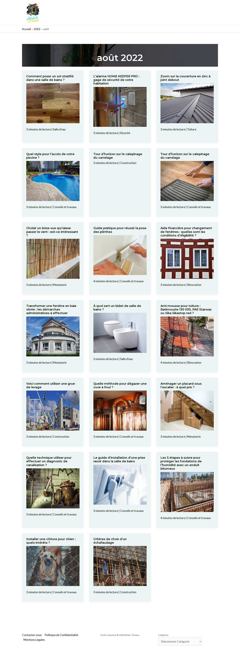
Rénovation (194, 284)
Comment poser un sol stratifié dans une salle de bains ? (50, 78)
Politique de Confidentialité (61, 635)
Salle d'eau (59, 129)
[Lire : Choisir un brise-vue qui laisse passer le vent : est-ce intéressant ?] (53, 258)
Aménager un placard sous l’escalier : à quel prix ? (181, 385)
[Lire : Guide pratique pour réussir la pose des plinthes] (120, 254)
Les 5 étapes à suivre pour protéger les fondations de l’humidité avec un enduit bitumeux (181, 463)
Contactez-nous (32, 635)
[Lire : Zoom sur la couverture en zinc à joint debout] (187, 103)
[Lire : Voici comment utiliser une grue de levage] (53, 410)
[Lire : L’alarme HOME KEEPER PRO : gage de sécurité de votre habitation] (120, 106)
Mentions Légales (34, 639)
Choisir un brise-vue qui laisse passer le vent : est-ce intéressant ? (52, 231)
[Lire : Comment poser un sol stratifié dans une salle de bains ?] (53, 103)
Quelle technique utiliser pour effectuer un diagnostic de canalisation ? (49, 461)
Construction (128, 163)
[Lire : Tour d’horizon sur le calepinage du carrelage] (187, 180)
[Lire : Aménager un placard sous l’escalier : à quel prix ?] (187, 410)
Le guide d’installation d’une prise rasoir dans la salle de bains (119, 459)
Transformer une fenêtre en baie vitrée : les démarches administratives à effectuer (51, 309)
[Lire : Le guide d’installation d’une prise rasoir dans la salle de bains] (120, 484)
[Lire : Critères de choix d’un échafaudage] (120, 565)
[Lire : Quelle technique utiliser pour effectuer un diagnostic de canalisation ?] (53, 488)
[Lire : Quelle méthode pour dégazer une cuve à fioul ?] (120, 410)
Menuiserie (59, 284)
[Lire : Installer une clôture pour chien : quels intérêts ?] (53, 565)
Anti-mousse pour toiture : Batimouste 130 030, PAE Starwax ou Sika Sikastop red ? (186, 309)
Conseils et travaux (65, 207)
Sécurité (125, 133)
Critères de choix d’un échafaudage (110, 540)
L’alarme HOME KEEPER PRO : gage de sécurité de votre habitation (116, 80)
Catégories (163, 635)
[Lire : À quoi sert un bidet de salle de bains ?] (120, 332)
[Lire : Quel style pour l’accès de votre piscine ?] (53, 180)
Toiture (191, 129)
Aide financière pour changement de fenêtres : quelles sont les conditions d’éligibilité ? (186, 231)
